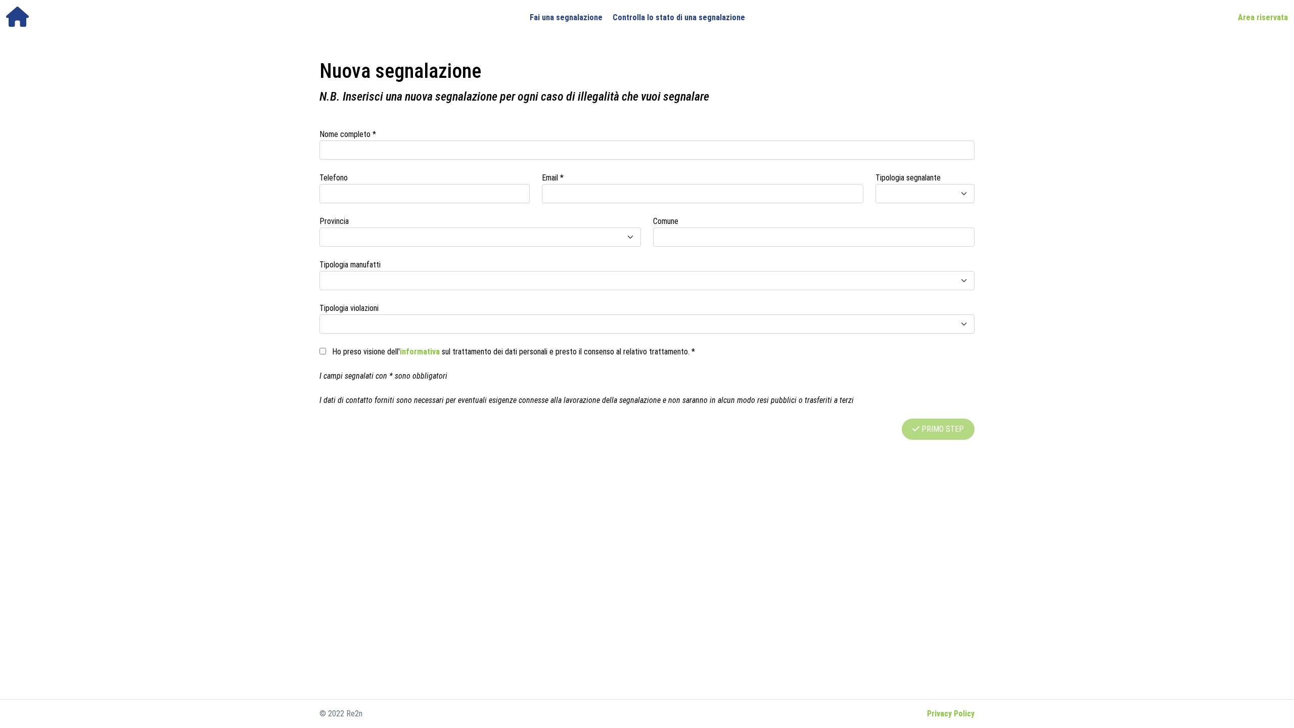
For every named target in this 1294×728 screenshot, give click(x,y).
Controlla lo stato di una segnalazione (679, 17)
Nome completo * (347, 134)
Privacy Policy (951, 713)
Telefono (333, 178)
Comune (665, 221)
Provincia (334, 221)
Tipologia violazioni (349, 308)
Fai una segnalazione (566, 17)
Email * (553, 178)
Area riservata (1263, 17)
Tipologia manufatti (350, 264)
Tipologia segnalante (908, 178)
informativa (420, 351)
